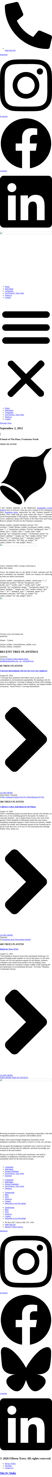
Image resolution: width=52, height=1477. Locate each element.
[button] (26, 353)
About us (8, 295)
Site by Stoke (8, 1473)
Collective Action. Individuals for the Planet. (18, 807)
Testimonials (9, 1193)
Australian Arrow (11, 512)
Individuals (9, 289)
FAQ (7, 1197)
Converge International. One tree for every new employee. (24, 671)
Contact (8, 297)
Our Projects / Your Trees (14, 293)
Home (7, 287)
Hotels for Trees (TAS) (9, 949)
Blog (7, 1195)
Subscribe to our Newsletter (15, 1203)
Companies (9, 291)
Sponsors (8, 1176)
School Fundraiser (12, 1171)
